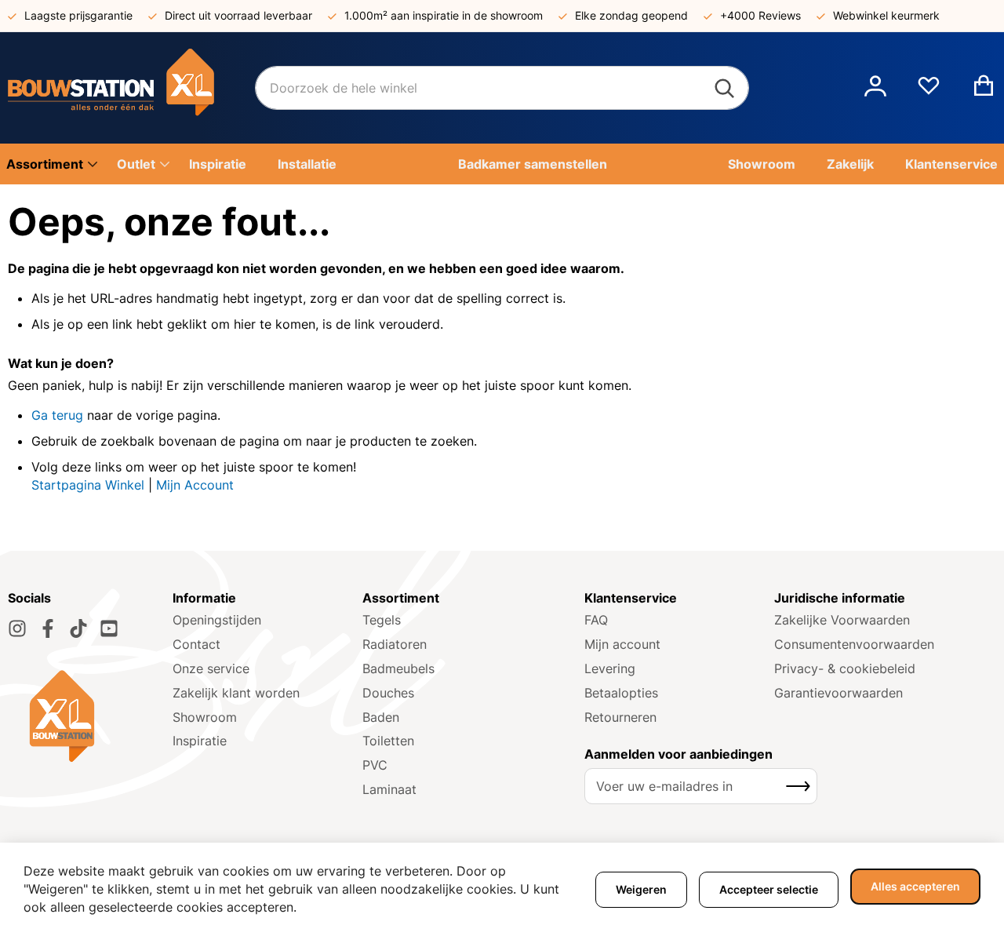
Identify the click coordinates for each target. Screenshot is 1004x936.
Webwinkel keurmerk (886, 15)
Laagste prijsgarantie (78, 15)
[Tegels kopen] (131, 88)
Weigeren (641, 889)
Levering (609, 668)
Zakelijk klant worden (236, 693)
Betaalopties (621, 693)
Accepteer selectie (768, 889)
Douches (388, 693)
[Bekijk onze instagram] (17, 628)
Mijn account (622, 644)
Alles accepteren (915, 886)
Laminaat (389, 789)
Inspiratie (200, 740)
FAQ (596, 620)
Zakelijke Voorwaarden (842, 620)
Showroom (205, 717)
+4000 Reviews (760, 15)
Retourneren (620, 717)
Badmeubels (398, 668)
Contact (196, 644)
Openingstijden (217, 620)
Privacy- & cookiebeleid (844, 668)
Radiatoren (394, 644)
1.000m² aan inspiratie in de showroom (443, 15)
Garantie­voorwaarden (838, 693)
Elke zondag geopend (631, 15)
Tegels (381, 620)
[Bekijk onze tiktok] (78, 628)
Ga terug (57, 415)
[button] (875, 88)
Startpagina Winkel (87, 485)
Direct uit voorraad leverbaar (238, 15)
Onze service (211, 668)
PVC (374, 765)
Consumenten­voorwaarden (854, 644)
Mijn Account (195, 485)
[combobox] (502, 88)
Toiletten (388, 740)
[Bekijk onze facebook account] (47, 628)
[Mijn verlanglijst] (929, 92)
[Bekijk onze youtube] (109, 628)
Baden (380, 717)
